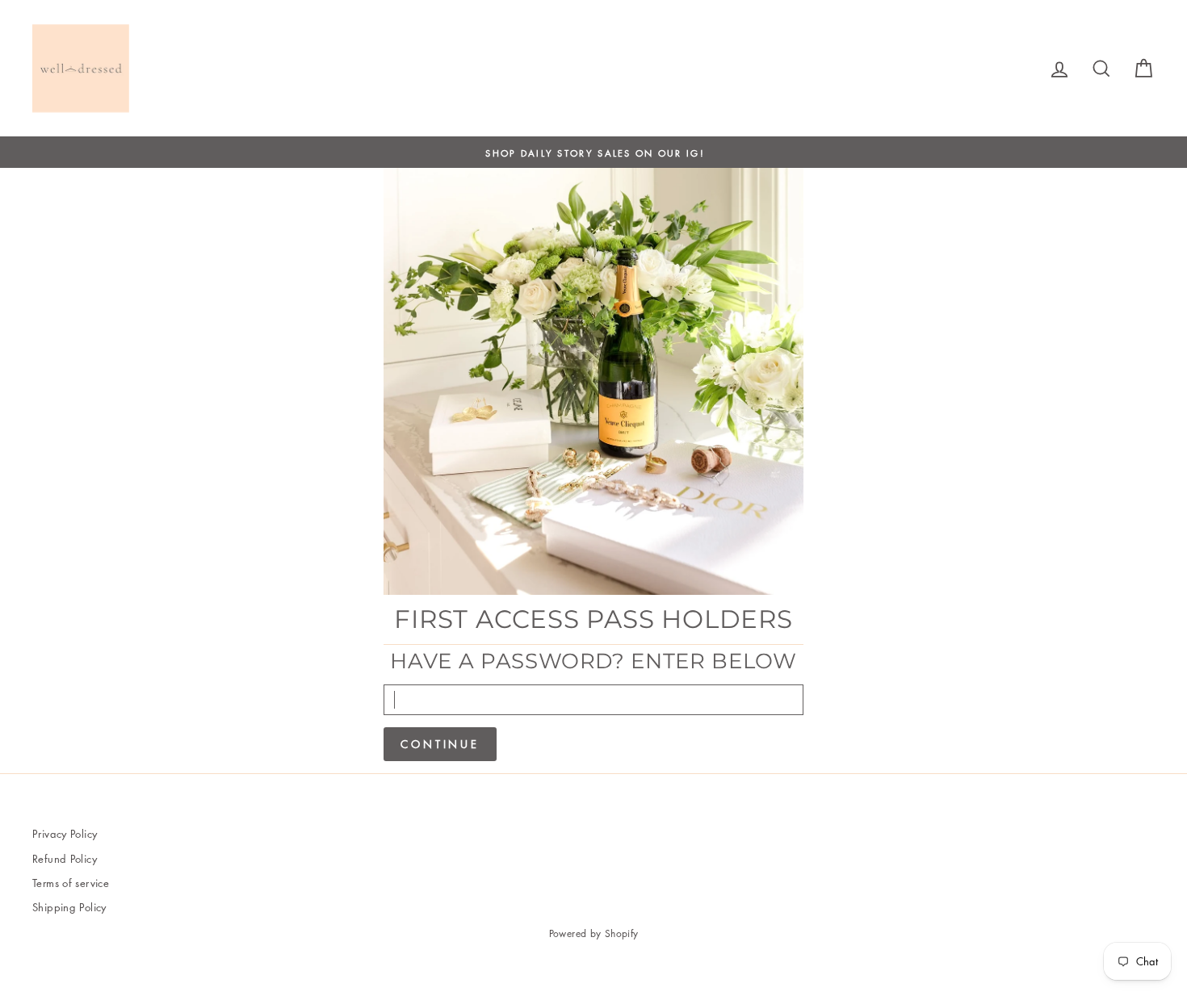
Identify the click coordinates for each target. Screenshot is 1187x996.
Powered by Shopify (594, 933)
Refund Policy (64, 858)
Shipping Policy (69, 906)
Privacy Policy (64, 833)
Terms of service (70, 882)
